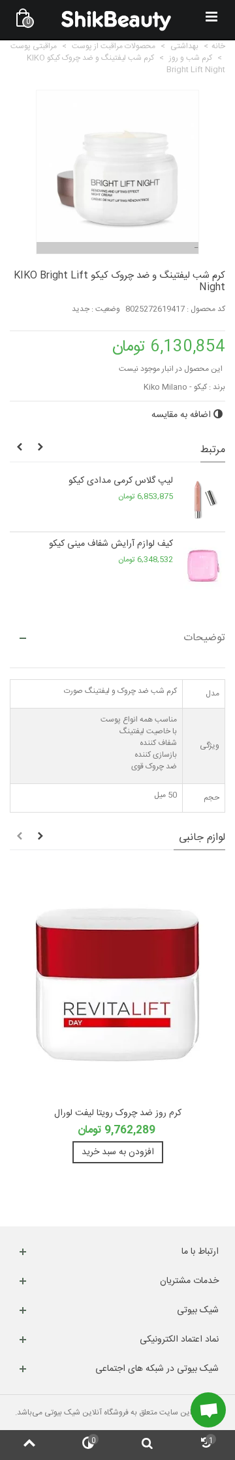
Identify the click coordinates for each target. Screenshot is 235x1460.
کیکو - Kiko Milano (175, 387)
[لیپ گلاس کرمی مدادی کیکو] (202, 500)
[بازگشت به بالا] (29, 1445)
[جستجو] (147, 1445)
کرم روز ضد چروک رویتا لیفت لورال (117, 1113)
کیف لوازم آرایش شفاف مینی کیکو (111, 544)
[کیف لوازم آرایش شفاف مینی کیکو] (202, 563)
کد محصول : (206, 309)
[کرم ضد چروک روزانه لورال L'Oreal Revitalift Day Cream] (117, 985)
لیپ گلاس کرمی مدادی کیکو (121, 481)
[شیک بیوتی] (116, 19)
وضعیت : (105, 309)
